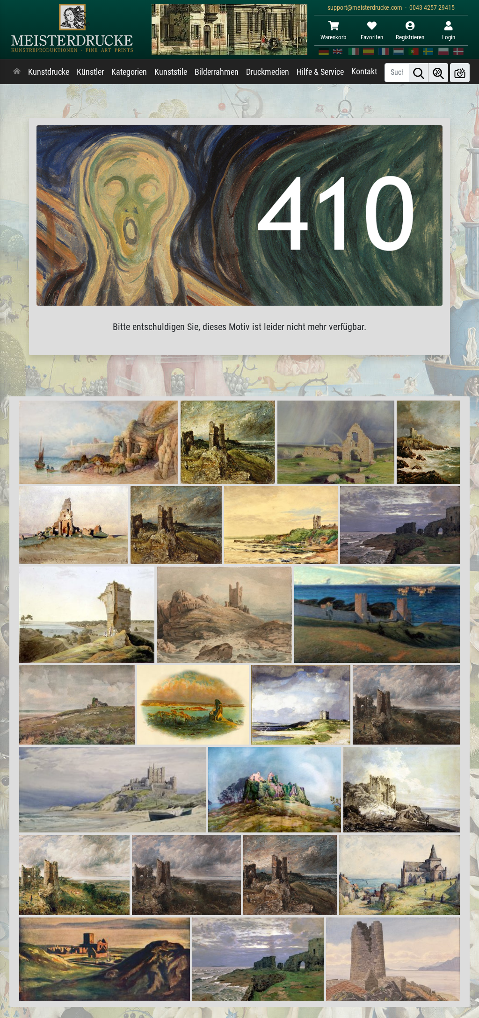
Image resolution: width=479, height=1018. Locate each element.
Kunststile (170, 72)
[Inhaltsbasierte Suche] (438, 72)
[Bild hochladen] (460, 72)
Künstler (90, 72)
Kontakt (364, 71)
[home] (16, 72)
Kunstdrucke (48, 72)
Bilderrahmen (217, 72)
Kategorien (129, 72)
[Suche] (418, 72)
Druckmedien (267, 72)
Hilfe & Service (320, 72)
